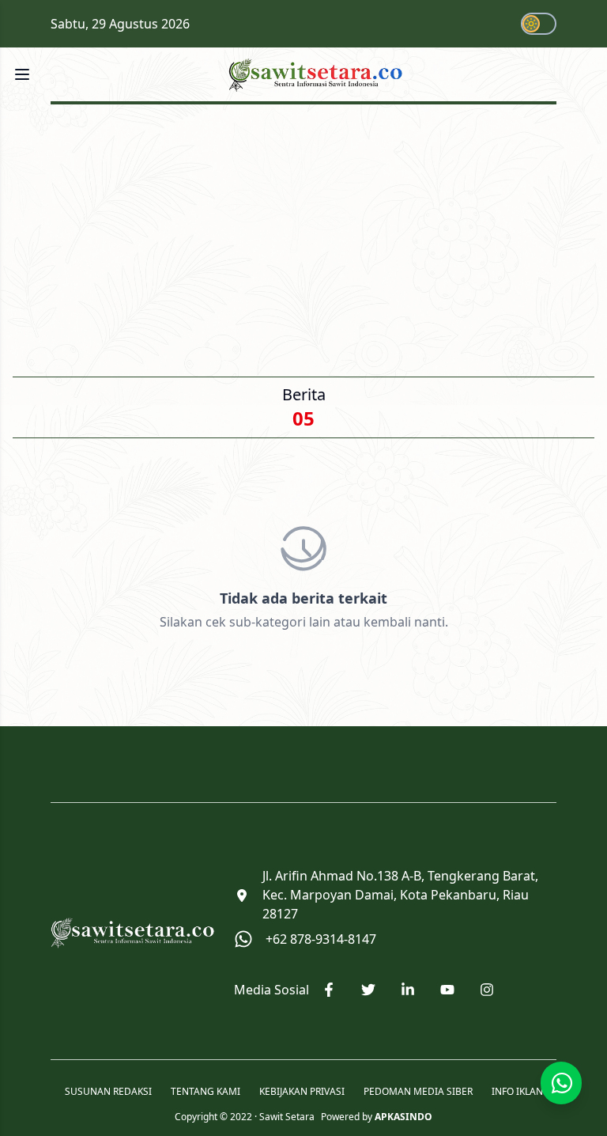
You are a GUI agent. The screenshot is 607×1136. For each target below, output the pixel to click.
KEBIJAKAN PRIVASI (302, 1091)
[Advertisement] (303, 235)
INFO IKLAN (517, 1091)
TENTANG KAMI (205, 1091)
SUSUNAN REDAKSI (108, 1091)
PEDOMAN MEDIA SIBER (418, 1091)
